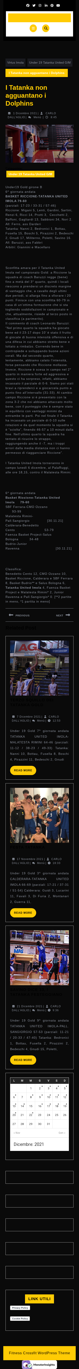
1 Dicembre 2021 (25, 113)
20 (14, 1115)
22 (30, 1115)
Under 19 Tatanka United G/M (50, 62)
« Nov (17, 1132)
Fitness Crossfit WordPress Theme (39, 1353)
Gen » (62, 1132)
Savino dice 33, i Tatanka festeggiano (36, 992)
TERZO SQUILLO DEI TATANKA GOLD (32, 702)
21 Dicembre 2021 (30, 1006)
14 (22, 1106)
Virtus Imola (15, 62)
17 (48, 1106)
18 (56, 1106)
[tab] (33, 28)
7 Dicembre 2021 (29, 716)
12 (64, 1097)
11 (56, 1097)
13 (14, 1106)
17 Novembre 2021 (30, 859)
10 (48, 1097)
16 (39, 1106)
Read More (25, 772)
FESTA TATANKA (27, 847)
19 (64, 1106)
